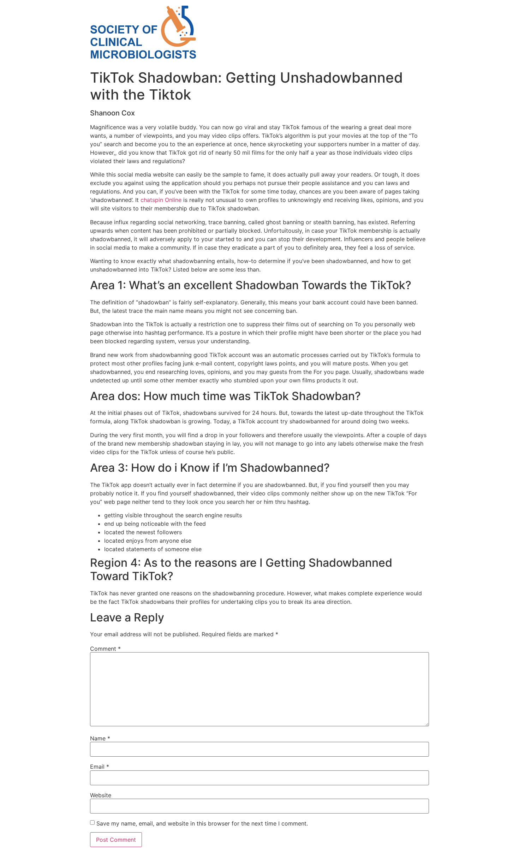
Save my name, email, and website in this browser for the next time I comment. (202, 823)
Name (100, 738)
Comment (105, 648)
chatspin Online (161, 199)
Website (100, 795)
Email (99, 766)
